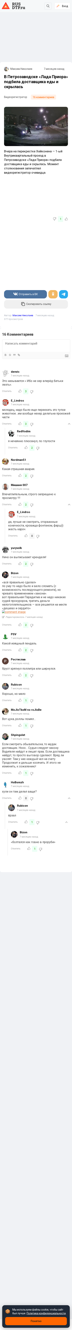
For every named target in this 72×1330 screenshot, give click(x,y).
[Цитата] (14, 355)
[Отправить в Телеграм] (63, 294)
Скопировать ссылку (38, 304)
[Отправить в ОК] (53, 294)
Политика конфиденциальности (46, 1313)
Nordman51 (18, 460)
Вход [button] (65, 6)
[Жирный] (5, 355)
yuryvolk (16, 548)
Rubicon (16, 684)
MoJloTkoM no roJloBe (26, 709)
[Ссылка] (18, 355)
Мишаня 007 (19, 485)
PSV (13, 634)
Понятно (36, 1321)
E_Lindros (17, 400)
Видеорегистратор (15, 97)
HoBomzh (17, 782)
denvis (15, 371)
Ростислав (18, 659)
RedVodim (23, 431)
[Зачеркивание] (10, 355)
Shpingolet (18, 735)
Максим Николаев (21, 68)
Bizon (14, 573)
